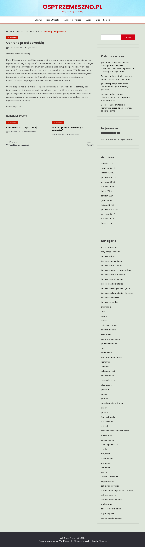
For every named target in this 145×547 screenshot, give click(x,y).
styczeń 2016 (107, 195)
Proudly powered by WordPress (54, 541)
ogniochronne (107, 375)
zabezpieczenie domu (111, 499)
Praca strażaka (52, 19)
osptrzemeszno (32, 48)
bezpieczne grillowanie (112, 279)
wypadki (105, 472)
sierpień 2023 (107, 186)
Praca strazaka (12, 37)
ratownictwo (107, 421)
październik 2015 (109, 209)
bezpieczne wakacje (110, 302)
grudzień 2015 (108, 200)
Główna (38, 19)
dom (103, 311)
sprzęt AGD (106, 435)
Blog (98, 19)
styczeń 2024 (107, 163)
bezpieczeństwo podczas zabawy (117, 270)
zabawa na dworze (110, 485)
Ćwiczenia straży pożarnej (21, 127)
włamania (106, 463)
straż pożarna (107, 440)
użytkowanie (107, 458)
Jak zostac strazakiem (111, 357)
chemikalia (106, 306)
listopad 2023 (107, 172)
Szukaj (128, 37)
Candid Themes (99, 541)
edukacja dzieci (108, 329)
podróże (105, 389)
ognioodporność (108, 380)
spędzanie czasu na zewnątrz (115, 430)
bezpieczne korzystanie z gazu (115, 288)
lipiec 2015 (106, 223)
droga (104, 316)
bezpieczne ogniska (110, 297)
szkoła (104, 449)
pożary (104, 412)
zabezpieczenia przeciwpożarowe (117, 490)
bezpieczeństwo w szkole (113, 274)
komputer (105, 362)
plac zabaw (106, 385)
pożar (103, 407)
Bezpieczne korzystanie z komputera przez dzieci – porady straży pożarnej (116, 107)
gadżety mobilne (109, 343)
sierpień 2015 (107, 218)
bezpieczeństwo (108, 256)
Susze (88, 19)
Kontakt (106, 19)
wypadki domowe (109, 476)
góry (103, 348)
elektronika (106, 334)
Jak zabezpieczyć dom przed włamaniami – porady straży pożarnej (114, 86)
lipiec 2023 (106, 191)
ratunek (104, 426)
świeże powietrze (109, 444)
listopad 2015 (107, 205)
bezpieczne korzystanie (112, 283)
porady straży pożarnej (112, 403)
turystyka (105, 453)
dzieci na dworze (109, 325)
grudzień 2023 (108, 168)
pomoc (104, 394)
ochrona (105, 366)
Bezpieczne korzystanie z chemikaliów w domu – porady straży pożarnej (115, 97)
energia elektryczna (110, 339)
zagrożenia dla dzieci (111, 508)
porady (104, 398)
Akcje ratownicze (72, 19)
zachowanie (106, 504)
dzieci (104, 320)
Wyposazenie (107, 481)
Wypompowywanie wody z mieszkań (67, 129)
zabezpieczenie (108, 495)
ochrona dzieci (108, 371)
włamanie (105, 467)
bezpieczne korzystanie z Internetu (117, 293)
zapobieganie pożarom (112, 518)
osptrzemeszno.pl (72, 7)
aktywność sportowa (111, 251)
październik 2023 (109, 177)
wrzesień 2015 (108, 214)
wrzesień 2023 (108, 182)
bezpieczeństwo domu (111, 261)
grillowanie (106, 352)
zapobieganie (107, 513)
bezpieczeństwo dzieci (111, 265)
